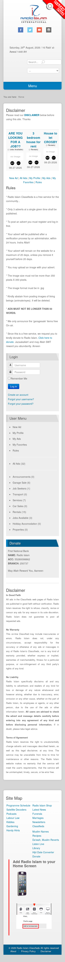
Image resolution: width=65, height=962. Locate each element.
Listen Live (53, 9)
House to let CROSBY (50, 137)
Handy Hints (13, 830)
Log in (13, 386)
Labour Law (12, 818)
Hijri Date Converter (43, 852)
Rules (39, 182)
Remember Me (19, 378)
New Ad (13, 178)
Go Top (32, 958)
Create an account (18, 394)
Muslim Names (40, 831)
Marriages (38, 818)
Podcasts (11, 813)
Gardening (12, 826)
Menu (32, 85)
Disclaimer (46, 951)
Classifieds (38, 826)
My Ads (46, 178)
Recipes (36, 835)
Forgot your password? (20, 403)
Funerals (37, 813)
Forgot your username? (21, 399)
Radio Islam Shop (42, 805)
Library (36, 848)
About (13, 951)
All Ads (23, 178)
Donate (36, 856)
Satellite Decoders (16, 809)
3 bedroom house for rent (33, 139)
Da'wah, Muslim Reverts (45, 839)
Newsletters (38, 822)
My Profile (34, 178)
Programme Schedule (18, 805)
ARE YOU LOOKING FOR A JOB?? (15, 139)
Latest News (39, 809)
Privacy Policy (28, 951)
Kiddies (10, 822)
